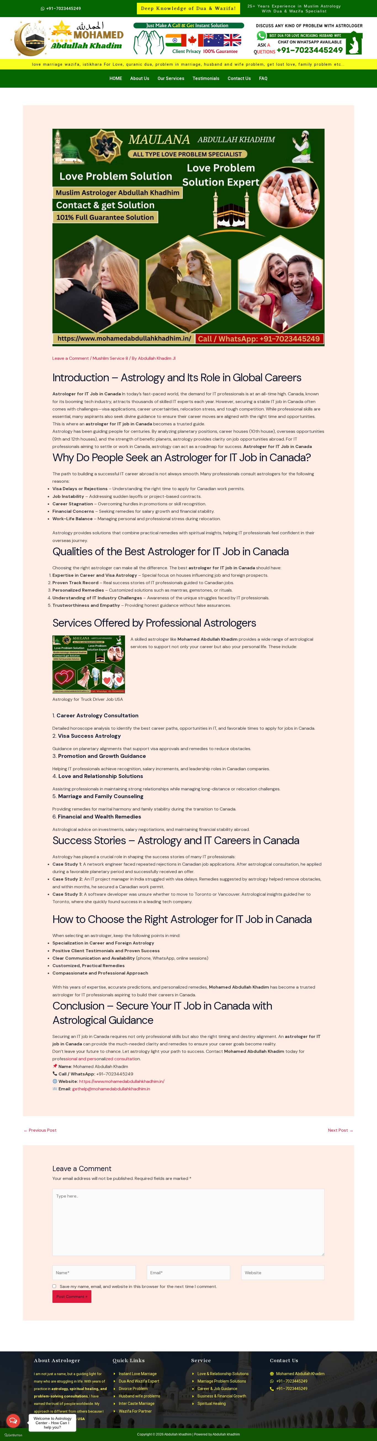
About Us (139, 78)
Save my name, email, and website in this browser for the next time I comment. (138, 1286)
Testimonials (206, 78)
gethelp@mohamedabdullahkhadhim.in (111, 1089)
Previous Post (40, 1130)
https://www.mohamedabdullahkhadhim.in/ (121, 1081)
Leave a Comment (70, 358)
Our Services (171, 78)
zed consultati (120, 1059)
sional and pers (81, 1059)
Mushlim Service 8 (110, 358)
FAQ (263, 78)
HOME (116, 78)
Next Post (341, 1130)
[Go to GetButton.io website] (13, 1435)
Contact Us (239, 78)
